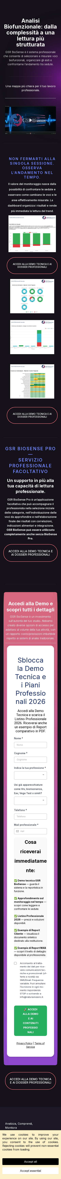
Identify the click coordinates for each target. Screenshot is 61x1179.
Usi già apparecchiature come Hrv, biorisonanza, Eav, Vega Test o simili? (28, 789)
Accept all (30, 1161)
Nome (18, 738)
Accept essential (30, 1170)
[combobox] (30, 775)
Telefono (20, 810)
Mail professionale (26, 824)
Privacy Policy (24, 1043)
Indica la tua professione (30, 767)
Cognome (20, 753)
